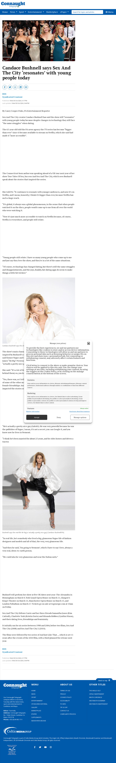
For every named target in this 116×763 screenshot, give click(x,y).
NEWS (33, 694)
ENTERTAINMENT (37, 701)
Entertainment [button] (35, 12)
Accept (36, 417)
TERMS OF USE (65, 691)
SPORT (33, 697)
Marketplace (52, 11)
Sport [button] (21, 12)
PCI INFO (63, 704)
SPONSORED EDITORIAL (39, 704)
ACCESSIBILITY (65, 701)
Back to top (102, 680)
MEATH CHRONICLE (95, 697)
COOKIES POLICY (65, 697)
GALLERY (34, 707)
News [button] (13, 12)
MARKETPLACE (36, 711)
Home (5, 11)
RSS (4, 93)
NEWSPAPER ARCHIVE (38, 721)
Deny (59, 417)
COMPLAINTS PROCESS (68, 714)
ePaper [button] (63, 12)
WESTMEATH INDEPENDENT (98, 704)
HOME (33, 691)
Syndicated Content (12, 97)
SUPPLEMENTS (36, 717)
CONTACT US (64, 711)
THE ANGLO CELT (95, 691)
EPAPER (34, 714)
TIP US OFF (63, 707)
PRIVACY (63, 694)
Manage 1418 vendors (32, 411)
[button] (88, 343)
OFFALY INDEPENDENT (96, 694)
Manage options (80, 417)
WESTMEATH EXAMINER (97, 701)
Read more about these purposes (80, 411)
